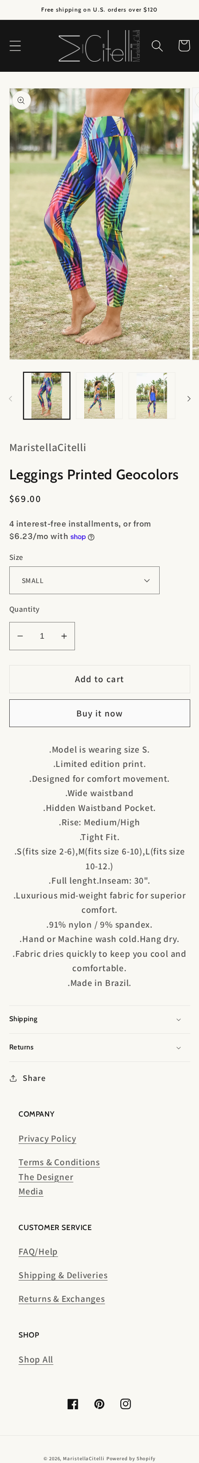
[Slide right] (189, 399)
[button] (15, 45)
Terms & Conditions (59, 1162)
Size (16, 557)
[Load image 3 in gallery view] (152, 395)
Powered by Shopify (130, 1458)
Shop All (36, 1359)
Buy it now (99, 713)
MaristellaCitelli (83, 1458)
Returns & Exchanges (62, 1299)
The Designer (46, 1177)
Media (31, 1191)
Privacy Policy (47, 1138)
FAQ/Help (38, 1251)
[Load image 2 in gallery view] (99, 395)
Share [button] (34, 1077)
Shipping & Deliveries (63, 1275)
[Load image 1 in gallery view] (47, 395)
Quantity (24, 609)
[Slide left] (10, 399)
